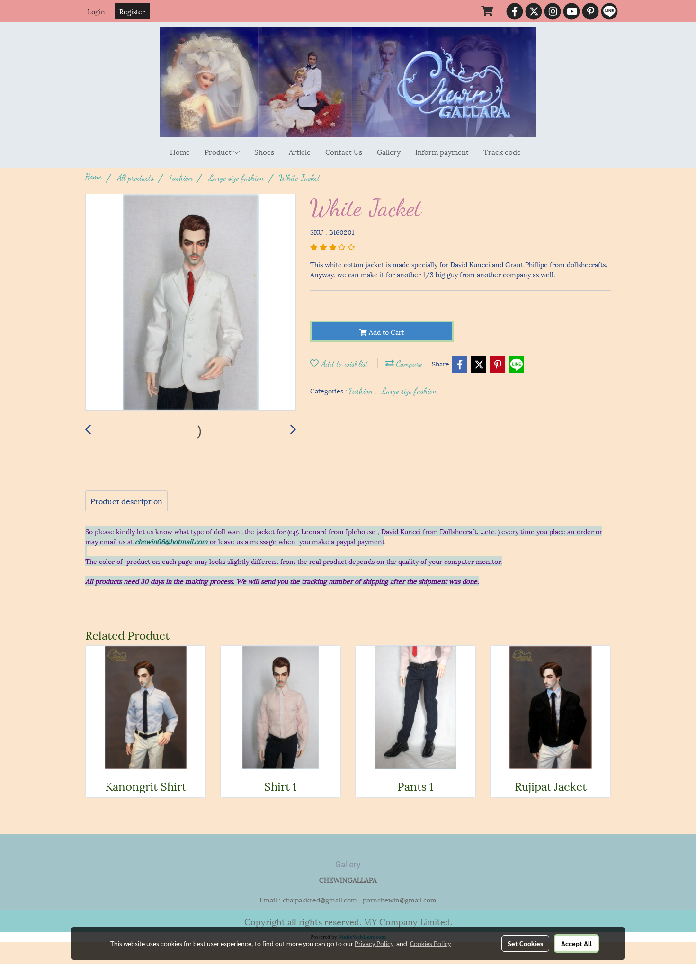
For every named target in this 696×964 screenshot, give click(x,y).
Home (180, 151)
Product (219, 151)
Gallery (389, 151)
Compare (408, 363)
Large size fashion (409, 390)
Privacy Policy (374, 943)
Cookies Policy (430, 943)
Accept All (576, 943)
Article (300, 151)
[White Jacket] (190, 302)
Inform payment (442, 151)
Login (96, 11)
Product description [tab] (126, 501)
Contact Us (343, 151)
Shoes (264, 151)
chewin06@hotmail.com (171, 541)
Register (132, 11)
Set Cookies (525, 943)
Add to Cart (385, 332)
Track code (502, 151)
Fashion (362, 390)
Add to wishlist (343, 363)
